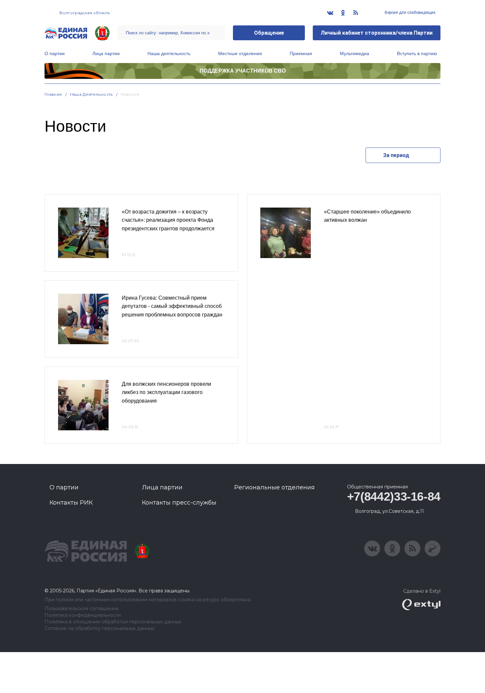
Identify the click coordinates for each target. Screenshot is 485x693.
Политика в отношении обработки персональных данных (113, 622)
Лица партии (106, 53)
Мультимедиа (354, 53)
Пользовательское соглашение (82, 608)
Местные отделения (240, 53)
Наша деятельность (168, 53)
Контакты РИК (71, 502)
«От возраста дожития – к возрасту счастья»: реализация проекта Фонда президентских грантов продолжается (168, 220)
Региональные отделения (274, 487)
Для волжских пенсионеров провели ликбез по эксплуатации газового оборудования (166, 392)
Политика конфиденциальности (83, 615)
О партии (55, 53)
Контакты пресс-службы (179, 502)
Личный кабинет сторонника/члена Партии (377, 33)
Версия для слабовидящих (410, 12)
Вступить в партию (417, 53)
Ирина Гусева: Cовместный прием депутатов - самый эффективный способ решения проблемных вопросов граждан (172, 306)
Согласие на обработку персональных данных (99, 628)
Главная (53, 94)
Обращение (269, 33)
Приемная (301, 53)
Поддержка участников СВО (243, 71)
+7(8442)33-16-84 (393, 496)
